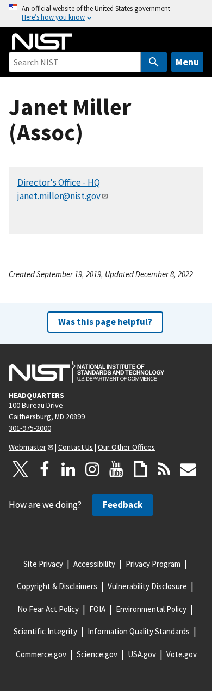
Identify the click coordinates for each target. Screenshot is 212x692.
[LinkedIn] (68, 469)
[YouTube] (116, 469)
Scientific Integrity (45, 631)
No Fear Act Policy (48, 609)
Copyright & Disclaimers (57, 586)
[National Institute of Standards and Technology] (86, 372)
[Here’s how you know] (106, 13)
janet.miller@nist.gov (59, 196)
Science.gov (97, 654)
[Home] (42, 41)
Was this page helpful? (105, 322)
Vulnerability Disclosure (147, 586)
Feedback (122, 505)
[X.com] (21, 469)
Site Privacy (43, 564)
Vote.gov (181, 654)
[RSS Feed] (164, 469)
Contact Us (75, 447)
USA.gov (142, 654)
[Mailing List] (188, 469)
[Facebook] (45, 469)
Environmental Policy (151, 609)
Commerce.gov (41, 654)
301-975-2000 (30, 428)
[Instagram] (92, 469)
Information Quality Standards (139, 631)
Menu (187, 62)
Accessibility (94, 564)
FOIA (97, 609)
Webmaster (27, 447)
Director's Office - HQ (58, 182)
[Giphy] (140, 469)
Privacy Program (153, 564)
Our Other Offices (126, 447)
